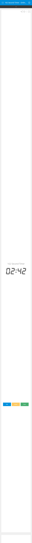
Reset (15, 404)
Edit (7, 404)
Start (24, 404)
